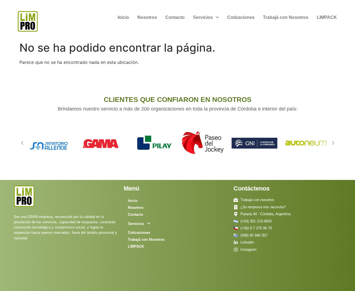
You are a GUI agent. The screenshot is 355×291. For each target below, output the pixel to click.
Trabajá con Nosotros (285, 17)
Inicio (123, 17)
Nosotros (147, 17)
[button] (206, 17)
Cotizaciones (241, 17)
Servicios (203, 17)
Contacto (175, 17)
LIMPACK (327, 17)
